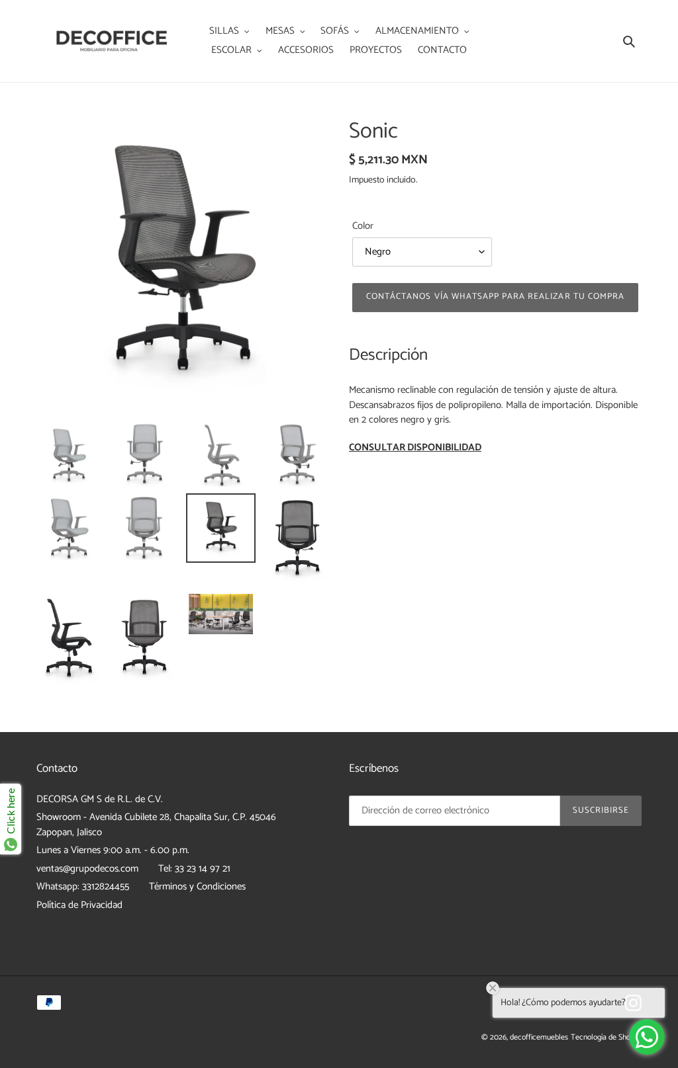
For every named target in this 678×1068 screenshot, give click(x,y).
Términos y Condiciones (197, 886)
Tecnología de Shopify (606, 1037)
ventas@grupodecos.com (87, 868)
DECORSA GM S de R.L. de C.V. (99, 799)
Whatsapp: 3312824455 (82, 886)
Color (362, 226)
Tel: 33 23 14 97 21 (194, 868)
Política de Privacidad (79, 905)
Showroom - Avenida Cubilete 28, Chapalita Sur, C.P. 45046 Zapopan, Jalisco (156, 825)
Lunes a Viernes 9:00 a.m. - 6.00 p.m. (112, 850)
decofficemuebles (539, 1037)
